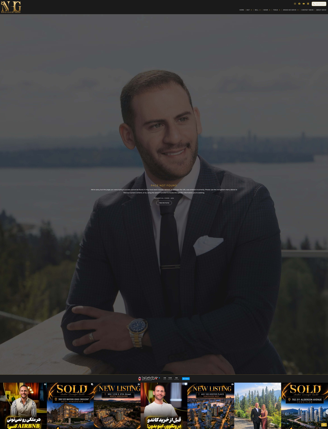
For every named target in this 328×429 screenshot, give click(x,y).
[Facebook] (299, 4)
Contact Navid (307, 10)
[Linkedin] (308, 4)
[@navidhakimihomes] (140, 378)
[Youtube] (304, 4)
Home (241, 10)
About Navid (321, 10)
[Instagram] (295, 4)
